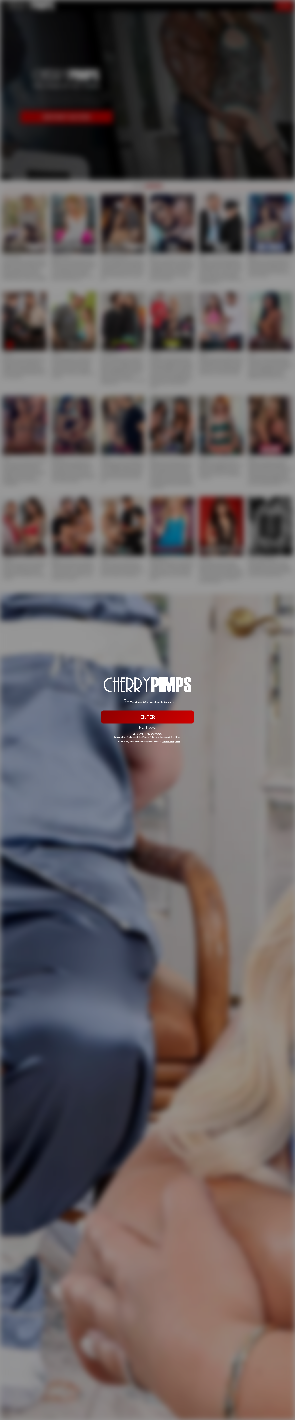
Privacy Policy (148, 736)
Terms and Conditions (170, 736)
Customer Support (171, 741)
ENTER (147, 717)
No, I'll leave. (147, 727)
